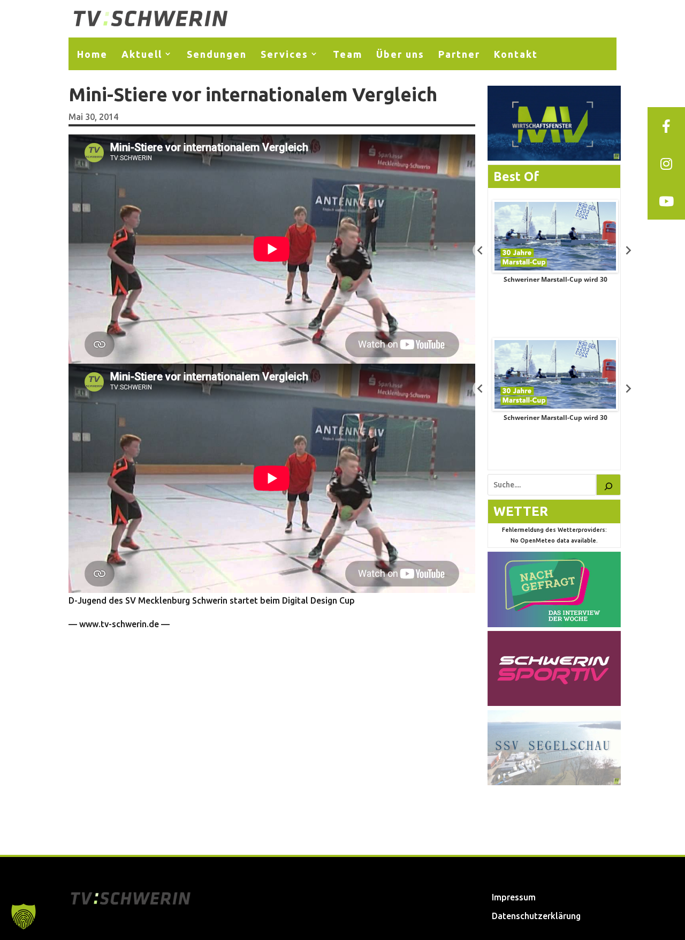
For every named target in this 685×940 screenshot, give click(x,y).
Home (92, 54)
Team (347, 54)
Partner (459, 54)
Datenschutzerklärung (536, 916)
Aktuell (141, 54)
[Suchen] (608, 484)
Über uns (400, 54)
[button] (23, 916)
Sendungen (217, 54)
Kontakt (516, 54)
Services (284, 54)
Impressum (514, 897)
